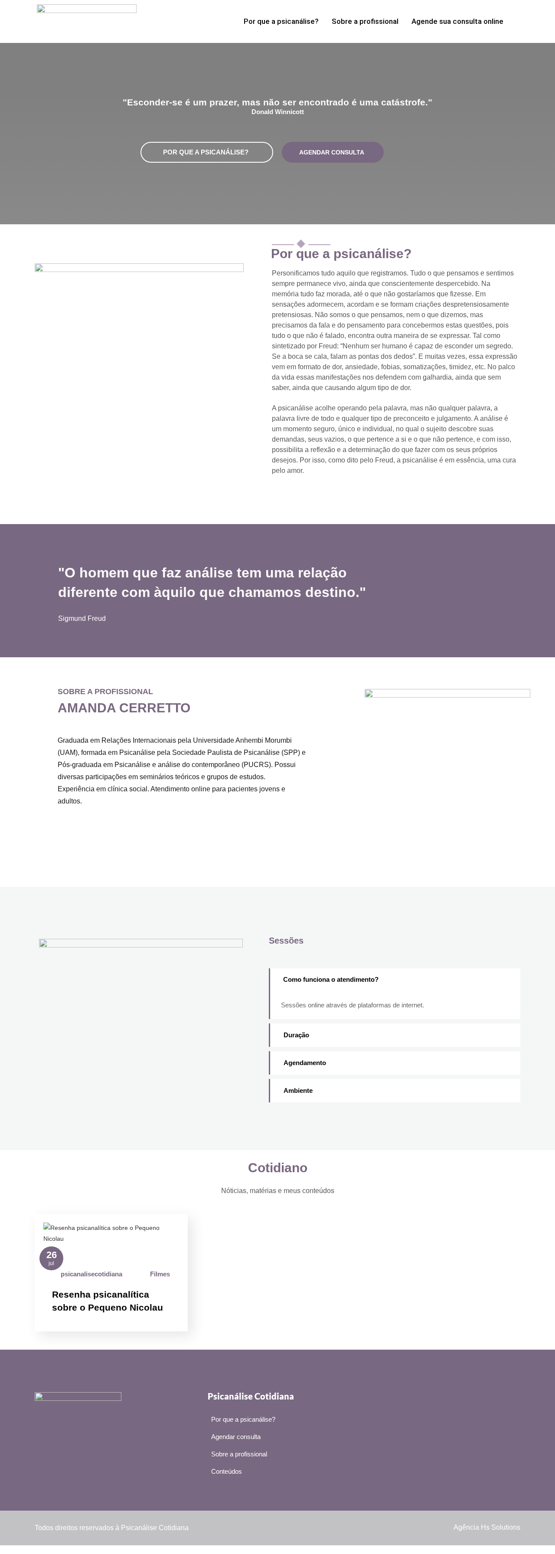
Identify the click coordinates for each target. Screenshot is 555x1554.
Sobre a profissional (365, 21)
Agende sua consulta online (457, 21)
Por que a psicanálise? (281, 21)
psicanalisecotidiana (91, 1274)
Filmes (160, 1274)
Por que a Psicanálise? (205, 152)
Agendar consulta (331, 152)
